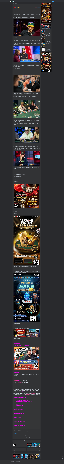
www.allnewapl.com (20, 426)
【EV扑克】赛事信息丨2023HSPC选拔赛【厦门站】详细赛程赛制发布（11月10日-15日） (48, 44)
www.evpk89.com (28, 394)
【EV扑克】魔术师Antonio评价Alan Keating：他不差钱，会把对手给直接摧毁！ (26, 5)
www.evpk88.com (21, 413)
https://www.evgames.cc (21, 418)
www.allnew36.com (21, 422)
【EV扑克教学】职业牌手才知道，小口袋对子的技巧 (48, 35)
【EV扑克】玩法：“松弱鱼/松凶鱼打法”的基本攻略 (48, 33)
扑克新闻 (16, 3)
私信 (38, 7)
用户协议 (19, 461)
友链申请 (12, 461)
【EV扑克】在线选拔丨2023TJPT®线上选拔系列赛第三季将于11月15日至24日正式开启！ (48, 47)
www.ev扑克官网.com (20, 408)
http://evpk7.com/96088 (27, 391)
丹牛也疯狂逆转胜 (19, 382)
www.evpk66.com (21, 412)
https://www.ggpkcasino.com (21, 421)
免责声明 (14, 461)
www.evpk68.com (20, 414)
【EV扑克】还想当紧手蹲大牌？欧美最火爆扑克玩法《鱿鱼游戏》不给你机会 (48, 31)
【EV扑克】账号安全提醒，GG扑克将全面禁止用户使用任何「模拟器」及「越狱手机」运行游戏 (48, 39)
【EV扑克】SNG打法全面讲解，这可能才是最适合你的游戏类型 (48, 49)
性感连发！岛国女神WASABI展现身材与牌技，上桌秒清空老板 (48, 41)
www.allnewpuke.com (22, 425)
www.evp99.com (33, 393)
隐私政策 (17, 461)
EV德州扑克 (16, 7)
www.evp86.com (18, 10)
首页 (13, 3)
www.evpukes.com (20, 417)
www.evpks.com (21, 410)
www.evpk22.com (22, 404)
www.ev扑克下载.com (20, 409)
